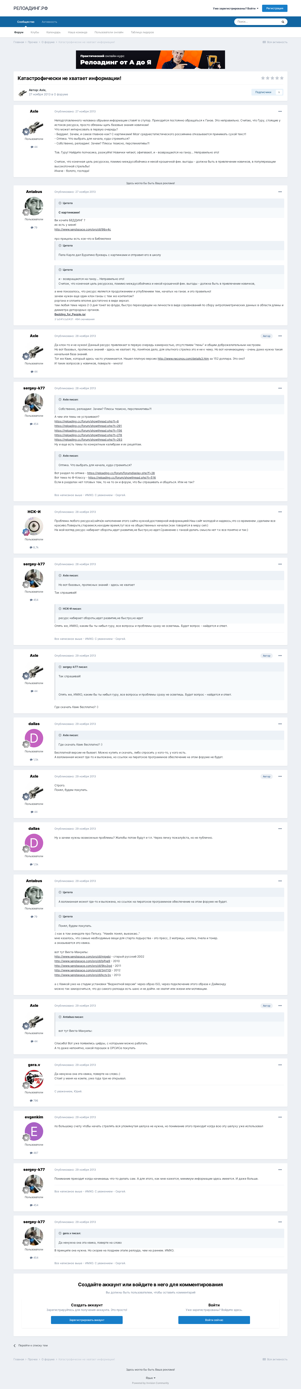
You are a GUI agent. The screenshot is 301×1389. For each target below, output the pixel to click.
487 (35, 1152)
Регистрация (274, 8)
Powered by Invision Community (150, 1382)
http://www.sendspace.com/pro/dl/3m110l (82, 970)
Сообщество (25, 21)
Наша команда (77, 32)
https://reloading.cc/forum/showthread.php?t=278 (88, 435)
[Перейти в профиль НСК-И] (34, 526)
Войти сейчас (214, 1320)
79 (35, 227)
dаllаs (34, 724)
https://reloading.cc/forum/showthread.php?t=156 (88, 430)
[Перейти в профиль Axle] (22, 92)
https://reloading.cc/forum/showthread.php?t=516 (122, 477)
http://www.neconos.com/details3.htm (183, 358)
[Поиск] (282, 21)
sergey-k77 (34, 388)
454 (35, 423)
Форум (18, 32)
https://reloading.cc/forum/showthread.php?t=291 (88, 426)
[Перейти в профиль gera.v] (34, 1079)
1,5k (35, 759)
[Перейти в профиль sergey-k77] (34, 402)
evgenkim (34, 1117)
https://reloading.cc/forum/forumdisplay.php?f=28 (121, 473)
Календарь (53, 32)
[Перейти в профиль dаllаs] (34, 738)
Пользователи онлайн (109, 32)
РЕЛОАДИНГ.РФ (31, 8)
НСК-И (34, 512)
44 (35, 146)
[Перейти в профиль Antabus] (34, 206)
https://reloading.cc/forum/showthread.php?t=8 (86, 421)
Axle (42, 90)
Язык (150, 1378)
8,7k (35, 547)
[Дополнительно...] (280, 111)
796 (35, 1100)
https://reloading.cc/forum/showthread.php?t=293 (88, 439)
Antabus (34, 191)
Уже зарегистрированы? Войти (235, 8)
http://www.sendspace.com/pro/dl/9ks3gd (83, 965)
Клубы (35, 32)
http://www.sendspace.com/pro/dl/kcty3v (82, 975)
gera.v (34, 1065)
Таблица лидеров (142, 32)
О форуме (61, 94)
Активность (49, 21)
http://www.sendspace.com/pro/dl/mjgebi (82, 956)
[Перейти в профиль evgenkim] (34, 1131)
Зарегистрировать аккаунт (86, 1320)
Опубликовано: (75, 111)
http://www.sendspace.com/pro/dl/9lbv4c (82, 229)
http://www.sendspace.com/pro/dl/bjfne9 (82, 961)
